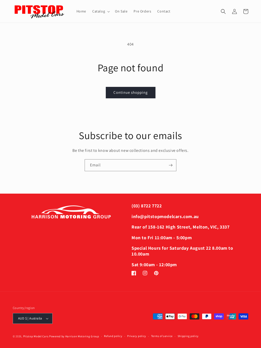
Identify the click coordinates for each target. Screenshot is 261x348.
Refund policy (113, 336)
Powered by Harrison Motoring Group (74, 336)
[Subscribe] (170, 165)
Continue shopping (130, 92)
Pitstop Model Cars (36, 336)
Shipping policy (188, 336)
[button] (100, 11)
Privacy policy (136, 336)
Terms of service (162, 336)
